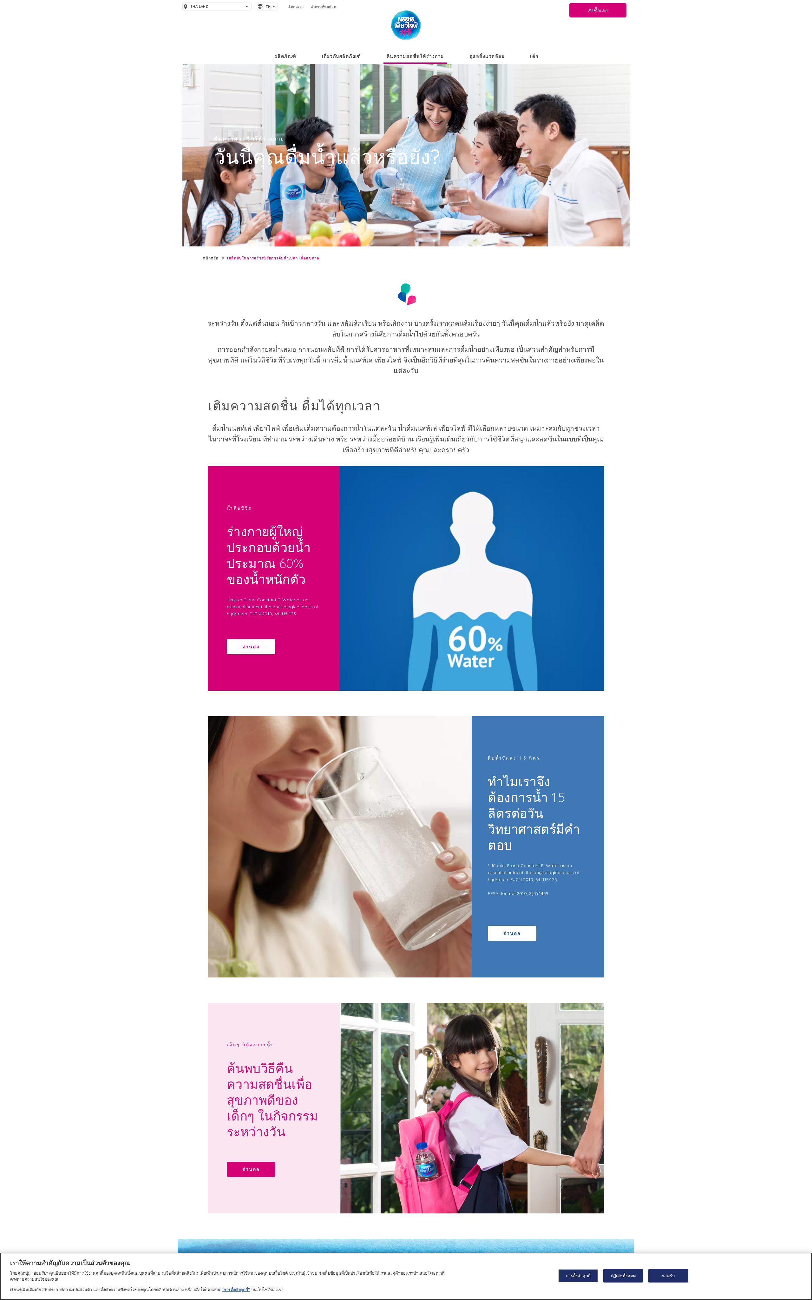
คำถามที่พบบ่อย (323, 7)
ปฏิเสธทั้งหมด (623, 1275)
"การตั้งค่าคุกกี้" (236, 1289)
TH (268, 7)
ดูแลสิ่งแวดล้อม (487, 56)
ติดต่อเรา (296, 7)
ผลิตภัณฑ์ (286, 56)
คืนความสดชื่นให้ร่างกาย (415, 56)
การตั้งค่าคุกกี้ (578, 1275)
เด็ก (534, 56)
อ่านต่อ (251, 647)
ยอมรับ (668, 1275)
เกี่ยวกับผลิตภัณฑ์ (341, 56)
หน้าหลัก (211, 258)
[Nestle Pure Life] (406, 26)
